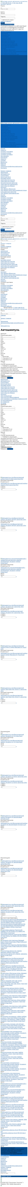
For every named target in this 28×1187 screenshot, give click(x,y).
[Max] (1, 1179)
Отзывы (3, 68)
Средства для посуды (8, 41)
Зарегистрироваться (7, 24)
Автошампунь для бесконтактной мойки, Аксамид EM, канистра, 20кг (12, 911)
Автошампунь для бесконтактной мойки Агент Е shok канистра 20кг (14, 484)
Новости (3, 66)
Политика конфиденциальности (11, 74)
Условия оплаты (6, 60)
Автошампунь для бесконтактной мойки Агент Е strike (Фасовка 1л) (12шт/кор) (14, 654)
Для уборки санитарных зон (10, 54)
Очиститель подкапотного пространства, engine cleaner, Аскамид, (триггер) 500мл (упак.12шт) (13, 1069)
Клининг (3, 48)
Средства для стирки (8, 42)
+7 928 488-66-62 (6, 3)
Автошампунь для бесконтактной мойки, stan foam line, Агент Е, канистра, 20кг (14, 697)
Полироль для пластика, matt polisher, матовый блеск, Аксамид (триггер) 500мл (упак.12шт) (13, 1012)
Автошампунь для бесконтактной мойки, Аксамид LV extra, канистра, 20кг (14, 781)
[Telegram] (1, 1181)
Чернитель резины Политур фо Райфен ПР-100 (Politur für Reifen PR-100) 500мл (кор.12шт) (14, 936)
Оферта (3, 72)
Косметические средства (9, 44)
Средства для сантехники (9, 45)
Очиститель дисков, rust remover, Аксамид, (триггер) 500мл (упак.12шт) (13, 1027)
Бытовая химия (6, 39)
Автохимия (4, 33)
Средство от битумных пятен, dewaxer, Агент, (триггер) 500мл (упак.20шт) (13, 976)
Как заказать (5, 63)
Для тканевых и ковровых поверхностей (14, 399)
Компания (4, 111)
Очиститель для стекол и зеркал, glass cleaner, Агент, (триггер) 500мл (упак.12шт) (13, 1125)
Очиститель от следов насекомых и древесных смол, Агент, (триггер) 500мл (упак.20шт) (14, 1143)
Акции (3, 102)
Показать (10, 378)
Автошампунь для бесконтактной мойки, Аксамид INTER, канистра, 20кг (13, 524)
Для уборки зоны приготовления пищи (14, 51)
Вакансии (4, 69)
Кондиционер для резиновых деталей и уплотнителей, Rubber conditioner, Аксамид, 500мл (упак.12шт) (13, 1048)
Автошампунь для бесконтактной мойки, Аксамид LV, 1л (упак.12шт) (12, 741)
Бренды (3, 71)
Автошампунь (5, 35)
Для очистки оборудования (10, 397)
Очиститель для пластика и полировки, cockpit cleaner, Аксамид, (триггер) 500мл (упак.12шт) (14, 1079)
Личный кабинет (6, 306)
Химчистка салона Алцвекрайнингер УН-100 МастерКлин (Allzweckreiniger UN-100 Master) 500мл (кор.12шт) (13, 925)
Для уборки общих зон (8, 50)
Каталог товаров (6, 78)
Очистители (5, 36)
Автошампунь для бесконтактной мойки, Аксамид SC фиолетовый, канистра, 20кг (12, 870)
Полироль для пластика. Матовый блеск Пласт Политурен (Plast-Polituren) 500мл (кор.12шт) (14, 946)
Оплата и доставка (7, 105)
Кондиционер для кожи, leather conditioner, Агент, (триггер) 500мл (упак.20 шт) (12, 1058)
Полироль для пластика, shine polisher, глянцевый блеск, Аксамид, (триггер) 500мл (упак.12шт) (13, 1001)
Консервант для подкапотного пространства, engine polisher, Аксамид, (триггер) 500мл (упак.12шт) (13, 1037)
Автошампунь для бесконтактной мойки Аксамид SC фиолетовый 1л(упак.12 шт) (14, 823)
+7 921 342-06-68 (17, 3)
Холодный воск (6, 38)
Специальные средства (8, 53)
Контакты (4, 121)
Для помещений (6, 396)
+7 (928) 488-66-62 (18, 307)
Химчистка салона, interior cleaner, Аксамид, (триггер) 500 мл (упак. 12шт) (13, 991)
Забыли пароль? (6, 21)
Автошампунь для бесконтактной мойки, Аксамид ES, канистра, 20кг (12, 611)
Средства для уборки (8, 47)
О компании (5, 1157)
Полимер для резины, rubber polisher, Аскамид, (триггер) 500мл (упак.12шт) (13, 1020)
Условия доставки (7, 62)
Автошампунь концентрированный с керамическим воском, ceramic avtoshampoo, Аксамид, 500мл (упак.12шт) (13, 570)
